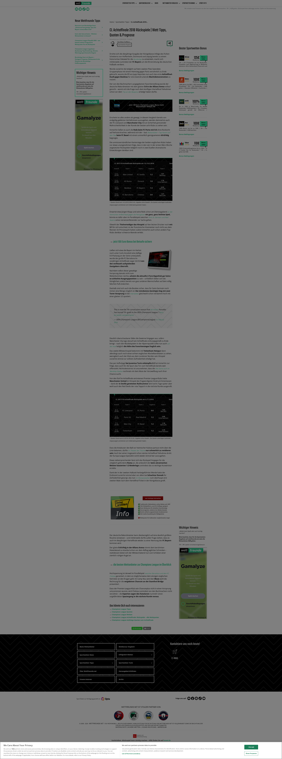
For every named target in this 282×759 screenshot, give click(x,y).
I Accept (251, 747)
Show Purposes (251, 753)
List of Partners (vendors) (131, 754)
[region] (141, 750)
